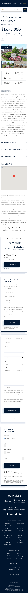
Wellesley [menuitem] (20, 537)
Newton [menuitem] (20, 533)
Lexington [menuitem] (20, 540)
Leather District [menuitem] (20, 523)
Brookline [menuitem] (20, 526)
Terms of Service (10, 418)
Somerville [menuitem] (20, 530)
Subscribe (12, 322)
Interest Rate (7, 455)
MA (13, 228)
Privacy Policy (14, 582)
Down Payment (7, 449)
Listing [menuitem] (9, 556)
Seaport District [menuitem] (8, 535)
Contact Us (12, 264)
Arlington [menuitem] (20, 535)
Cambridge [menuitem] (20, 528)
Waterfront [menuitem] (8, 537)
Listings (8, 228)
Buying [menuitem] (9, 553)
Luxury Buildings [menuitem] (19, 556)
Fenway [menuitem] (8, 542)
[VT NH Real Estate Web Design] (14, 589)
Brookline (5, 230)
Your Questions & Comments (11, 368)
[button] (25, 10)
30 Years (7, 438)
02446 (12, 230)
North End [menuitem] (7, 540)
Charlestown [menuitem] (7, 544)
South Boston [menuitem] (7, 533)
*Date (5, 355)
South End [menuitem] (8, 526)
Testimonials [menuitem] (19, 558)
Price (5, 443)
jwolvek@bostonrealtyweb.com (15, 509)
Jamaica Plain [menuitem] (20, 542)
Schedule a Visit (19, 338)
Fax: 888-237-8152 (14, 574)
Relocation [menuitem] (9, 558)
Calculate (12, 465)
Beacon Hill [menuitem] (8, 528)
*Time (5, 361)
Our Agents (6, 268)
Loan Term (6, 435)
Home (3, 228)
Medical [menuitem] (19, 553)
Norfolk (18, 228)
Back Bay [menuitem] (7, 523)
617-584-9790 (10, 255)
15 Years (13, 438)
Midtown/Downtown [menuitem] (7, 530)
